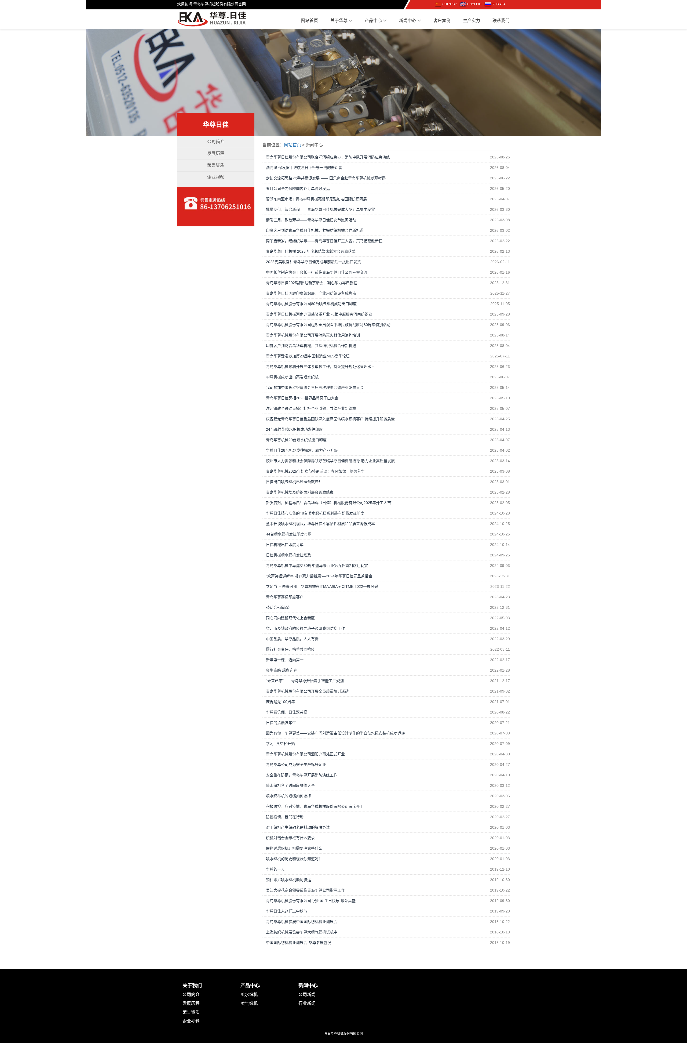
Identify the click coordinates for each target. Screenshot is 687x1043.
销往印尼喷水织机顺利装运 (288, 880)
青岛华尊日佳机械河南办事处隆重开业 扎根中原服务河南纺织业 (319, 314)
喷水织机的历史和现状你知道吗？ (294, 859)
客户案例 (442, 20)
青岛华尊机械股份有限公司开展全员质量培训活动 (307, 691)
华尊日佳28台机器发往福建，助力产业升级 (302, 450)
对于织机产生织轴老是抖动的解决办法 (298, 827)
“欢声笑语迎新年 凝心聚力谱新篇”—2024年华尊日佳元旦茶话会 (319, 576)
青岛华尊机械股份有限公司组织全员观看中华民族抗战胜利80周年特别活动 (328, 325)
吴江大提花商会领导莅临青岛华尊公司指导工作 (305, 890)
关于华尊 (339, 20)
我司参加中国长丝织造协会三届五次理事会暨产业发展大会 (315, 387)
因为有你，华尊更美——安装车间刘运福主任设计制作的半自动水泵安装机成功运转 (335, 733)
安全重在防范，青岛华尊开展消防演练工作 (301, 775)
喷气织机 (249, 1003)
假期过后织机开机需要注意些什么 (294, 848)
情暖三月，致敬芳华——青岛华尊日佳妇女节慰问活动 (311, 220)
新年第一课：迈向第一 (285, 660)
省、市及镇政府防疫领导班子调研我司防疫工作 (305, 628)
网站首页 (309, 20)
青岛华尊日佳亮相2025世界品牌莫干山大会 (302, 398)
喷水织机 (249, 994)
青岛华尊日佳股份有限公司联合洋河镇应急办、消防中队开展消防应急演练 (328, 157)
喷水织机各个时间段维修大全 (290, 785)
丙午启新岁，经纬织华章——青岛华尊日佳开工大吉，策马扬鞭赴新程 (324, 241)
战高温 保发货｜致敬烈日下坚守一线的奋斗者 (304, 167)
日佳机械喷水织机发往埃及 (288, 555)
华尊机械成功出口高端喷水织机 (292, 377)
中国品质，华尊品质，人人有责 (292, 639)
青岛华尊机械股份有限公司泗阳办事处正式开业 (305, 754)
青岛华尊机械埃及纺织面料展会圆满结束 (300, 492)
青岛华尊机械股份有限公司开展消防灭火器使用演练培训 (313, 335)
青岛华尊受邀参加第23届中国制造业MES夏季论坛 (308, 356)
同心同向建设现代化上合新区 (290, 618)
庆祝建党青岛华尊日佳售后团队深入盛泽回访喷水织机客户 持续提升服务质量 (330, 419)
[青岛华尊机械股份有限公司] (212, 18)
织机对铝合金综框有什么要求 (290, 838)
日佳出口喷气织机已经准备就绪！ (294, 482)
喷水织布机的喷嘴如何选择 (288, 796)
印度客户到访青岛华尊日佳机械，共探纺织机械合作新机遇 (315, 230)
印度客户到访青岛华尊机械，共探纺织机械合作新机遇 (311, 345)
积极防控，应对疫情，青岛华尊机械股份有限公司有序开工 (315, 806)
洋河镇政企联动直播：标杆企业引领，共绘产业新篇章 (311, 408)
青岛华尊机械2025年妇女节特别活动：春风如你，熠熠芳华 (315, 471)
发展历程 (215, 153)
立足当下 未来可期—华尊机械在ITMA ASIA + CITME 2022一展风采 (322, 586)
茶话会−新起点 (278, 607)
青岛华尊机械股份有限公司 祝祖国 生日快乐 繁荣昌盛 (311, 901)
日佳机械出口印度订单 (285, 544)
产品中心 (374, 20)
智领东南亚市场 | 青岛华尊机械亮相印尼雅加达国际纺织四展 (316, 199)
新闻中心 (408, 20)
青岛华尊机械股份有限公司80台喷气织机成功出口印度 (311, 304)
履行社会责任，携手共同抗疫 (290, 649)
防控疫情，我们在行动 (285, 817)
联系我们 (501, 20)
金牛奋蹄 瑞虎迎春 (281, 670)
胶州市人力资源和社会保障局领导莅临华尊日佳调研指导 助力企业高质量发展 (330, 461)
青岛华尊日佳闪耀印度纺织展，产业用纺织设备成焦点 (311, 293)
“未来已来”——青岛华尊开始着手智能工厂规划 (305, 681)
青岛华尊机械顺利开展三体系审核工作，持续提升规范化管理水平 (320, 366)
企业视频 (215, 177)
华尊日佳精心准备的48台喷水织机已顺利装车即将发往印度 (315, 513)
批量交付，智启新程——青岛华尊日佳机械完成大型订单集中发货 (320, 209)
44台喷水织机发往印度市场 (289, 534)
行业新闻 (307, 1003)
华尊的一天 (275, 869)
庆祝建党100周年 (280, 702)
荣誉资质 (215, 165)
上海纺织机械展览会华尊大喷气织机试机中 (301, 932)
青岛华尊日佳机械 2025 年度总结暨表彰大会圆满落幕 (311, 251)
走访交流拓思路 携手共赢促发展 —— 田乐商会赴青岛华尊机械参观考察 (326, 178)
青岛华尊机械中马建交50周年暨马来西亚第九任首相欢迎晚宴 (317, 565)
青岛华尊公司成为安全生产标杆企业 (296, 764)
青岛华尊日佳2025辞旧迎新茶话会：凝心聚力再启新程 (311, 283)
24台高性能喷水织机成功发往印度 (294, 429)
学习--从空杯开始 (280, 743)
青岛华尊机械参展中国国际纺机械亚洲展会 (301, 921)
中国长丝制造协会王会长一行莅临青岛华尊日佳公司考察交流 (316, 272)
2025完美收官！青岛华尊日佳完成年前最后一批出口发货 (313, 262)
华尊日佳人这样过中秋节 (286, 911)
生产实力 (471, 20)
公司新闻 (307, 994)
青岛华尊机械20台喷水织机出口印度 (296, 440)
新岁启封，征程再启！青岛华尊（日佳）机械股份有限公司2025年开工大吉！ (330, 503)
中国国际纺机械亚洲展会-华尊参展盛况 (298, 942)
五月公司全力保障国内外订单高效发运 (298, 188)
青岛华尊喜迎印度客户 (285, 597)
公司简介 (215, 141)
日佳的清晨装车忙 (281, 722)
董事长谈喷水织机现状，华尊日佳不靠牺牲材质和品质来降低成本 (320, 524)
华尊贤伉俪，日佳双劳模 (286, 712)
